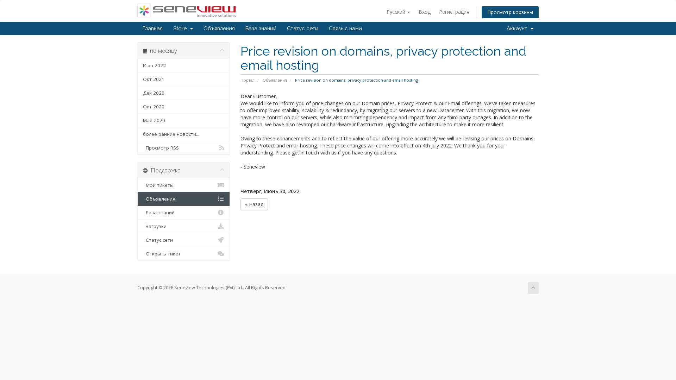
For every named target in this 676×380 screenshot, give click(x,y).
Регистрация (454, 11)
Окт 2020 (153, 106)
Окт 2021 (153, 79)
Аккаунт (518, 28)
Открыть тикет (162, 254)
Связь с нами (345, 28)
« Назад (254, 204)
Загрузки (155, 226)
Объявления (219, 28)
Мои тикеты (158, 185)
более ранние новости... (171, 134)
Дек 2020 (153, 93)
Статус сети (302, 28)
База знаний (260, 28)
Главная (153, 28)
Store (181, 28)
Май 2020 (154, 120)
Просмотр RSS (161, 148)
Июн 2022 (154, 65)
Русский (397, 11)
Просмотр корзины (510, 12)
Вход (425, 11)
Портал (247, 80)
